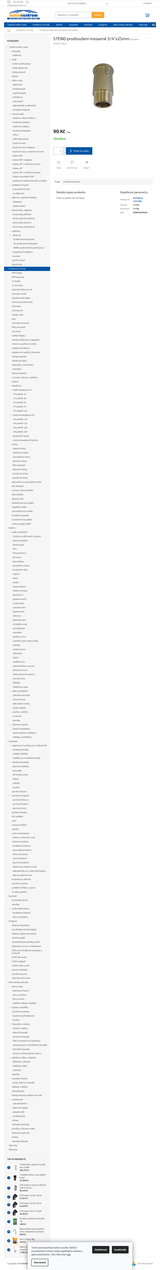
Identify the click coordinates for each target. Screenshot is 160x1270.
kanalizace (17, 385)
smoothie (17, 632)
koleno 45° (18, 168)
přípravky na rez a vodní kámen (26, 946)
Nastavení (40, 1262)
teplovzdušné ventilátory (24, 732)
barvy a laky (17, 986)
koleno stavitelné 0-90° (23, 176)
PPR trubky (17, 273)
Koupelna (13, 741)
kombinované (19, 89)
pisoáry (16, 787)
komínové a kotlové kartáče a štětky (30, 180)
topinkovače (18, 611)
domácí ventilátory (21, 728)
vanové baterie (20, 858)
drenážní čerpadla (21, 1049)
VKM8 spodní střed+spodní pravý (28, 247)
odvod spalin (18, 114)
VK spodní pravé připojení (25, 243)
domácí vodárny (20, 1028)
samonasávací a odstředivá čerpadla (30, 1045)
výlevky (16, 783)
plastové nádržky (21, 766)
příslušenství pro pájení (23, 503)
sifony (15, 444)
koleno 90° (18, 155)
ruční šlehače (19, 628)
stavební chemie (19, 1078)
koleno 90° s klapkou (22, 160)
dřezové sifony (20, 461)
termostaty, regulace (22, 210)
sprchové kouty (19, 791)
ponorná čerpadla (21, 1036)
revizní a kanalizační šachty (25, 440)
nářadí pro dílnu (20, 1066)
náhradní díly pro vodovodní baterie (29, 871)
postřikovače (19, 1116)
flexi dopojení (19, 465)
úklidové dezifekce (21, 925)
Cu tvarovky (17, 285)
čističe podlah (18, 937)
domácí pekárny (20, 540)
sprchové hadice (20, 804)
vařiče (15, 657)
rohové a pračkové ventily (24, 344)
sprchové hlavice (21, 799)
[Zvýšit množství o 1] (64, 149)
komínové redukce (21, 122)
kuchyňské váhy (20, 569)
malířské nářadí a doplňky (24, 1003)
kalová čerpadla (20, 1032)
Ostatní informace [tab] (71, 181)
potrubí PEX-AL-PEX (21, 189)
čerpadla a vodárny (21, 1024)
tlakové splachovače (22, 875)
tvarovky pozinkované (22, 302)
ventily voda (17, 314)
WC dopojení (18, 486)
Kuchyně (13, 896)
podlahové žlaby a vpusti (23, 887)
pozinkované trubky (21, 298)
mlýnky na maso (20, 590)
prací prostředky (20, 969)
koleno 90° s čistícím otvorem (26, 164)
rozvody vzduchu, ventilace (25, 377)
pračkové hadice (20, 812)
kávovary (17, 557)
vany (14, 820)
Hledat (98, 15)
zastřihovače (19, 661)
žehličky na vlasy (20, 687)
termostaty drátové (22, 222)
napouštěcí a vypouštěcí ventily (27, 482)
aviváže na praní (19, 974)
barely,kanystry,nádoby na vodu (27, 1095)
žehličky (16, 682)
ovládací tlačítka (20, 753)
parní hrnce (18, 595)
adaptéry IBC (19, 1112)
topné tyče (17, 264)
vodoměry (17, 369)
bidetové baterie (21, 841)
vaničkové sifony (20, 452)
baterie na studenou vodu (25, 866)
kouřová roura (19, 143)
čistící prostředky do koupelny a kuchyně (27, 952)
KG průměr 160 (20, 427)
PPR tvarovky (18, 277)
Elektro (12, 528)
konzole (16, 256)
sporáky (16, 720)
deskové (17, 235)
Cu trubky (16, 281)
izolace (15, 381)
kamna (15, 76)
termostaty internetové (24, 226)
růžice (15, 134)
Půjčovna (13, 1149)
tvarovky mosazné (20, 323)
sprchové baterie (21, 862)
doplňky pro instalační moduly (26, 758)
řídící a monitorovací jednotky (26, 1040)
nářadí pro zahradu (21, 1061)
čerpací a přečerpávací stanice (27, 1053)
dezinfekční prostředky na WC (26, 942)
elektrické (17, 84)
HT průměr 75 (19, 406)
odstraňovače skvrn (21, 978)
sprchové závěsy (20, 883)
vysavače (17, 716)
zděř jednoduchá (20, 139)
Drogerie (13, 921)
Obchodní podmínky (76, 3)
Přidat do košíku (81, 151)
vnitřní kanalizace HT (22, 390)
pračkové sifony (20, 477)
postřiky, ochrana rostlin (23, 1128)
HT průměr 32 (19, 394)
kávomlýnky (18, 561)
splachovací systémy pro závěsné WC (29, 745)
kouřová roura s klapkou (24, 147)
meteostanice (19, 586)
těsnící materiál (19, 373)
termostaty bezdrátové (24, 218)
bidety (16, 779)
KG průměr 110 (20, 419)
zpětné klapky (18, 335)
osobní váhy (18, 603)
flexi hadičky (17, 494)
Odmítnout (101, 1249)
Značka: (60, 43)
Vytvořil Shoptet (145, 1263)
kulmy (15, 578)
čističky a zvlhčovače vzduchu (27, 536)
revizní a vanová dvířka (22, 490)
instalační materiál (21, 109)
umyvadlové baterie (22, 850)
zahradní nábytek (20, 1141)
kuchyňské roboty (21, 565)
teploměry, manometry (23, 364)
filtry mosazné (18, 327)
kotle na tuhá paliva (22, 63)
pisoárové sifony (20, 473)
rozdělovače (19, 193)
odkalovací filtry (19, 360)
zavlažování (17, 1099)
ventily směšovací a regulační (25, 339)
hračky (15, 1137)
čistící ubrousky (19, 957)
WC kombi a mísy (20, 774)
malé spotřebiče (19, 532)
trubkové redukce (21, 126)
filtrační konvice (20, 670)
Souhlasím (120, 1249)
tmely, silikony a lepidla (23, 1082)
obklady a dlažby (20, 1086)
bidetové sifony (20, 469)
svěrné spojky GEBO (21, 524)
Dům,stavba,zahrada (18, 982)
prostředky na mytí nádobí (24, 929)
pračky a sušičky (20, 712)
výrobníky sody (20, 624)
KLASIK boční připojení (23, 239)
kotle (14, 59)
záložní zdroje (18, 260)
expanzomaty (19, 206)
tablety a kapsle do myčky (24, 933)
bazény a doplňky (20, 1007)
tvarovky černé (19, 293)
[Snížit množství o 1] (64, 153)
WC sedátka (17, 816)
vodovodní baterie (20, 833)
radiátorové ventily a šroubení (26, 352)
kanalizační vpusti (21, 436)
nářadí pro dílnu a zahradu (24, 1057)
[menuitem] (17, 24)
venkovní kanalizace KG (24, 415)
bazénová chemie (21, 1011)
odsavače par (19, 699)
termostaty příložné (22, 214)
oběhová (17, 55)
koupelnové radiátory (23, 252)
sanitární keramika (20, 762)
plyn (14, 319)
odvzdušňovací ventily (22, 511)
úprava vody (17, 498)
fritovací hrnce (19, 553)
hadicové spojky (20, 1107)
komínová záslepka (22, 130)
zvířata (15, 1120)
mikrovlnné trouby (21, 703)
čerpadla (16, 51)
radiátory (16, 231)
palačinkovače (19, 620)
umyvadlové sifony (21, 457)
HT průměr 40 (19, 398)
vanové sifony (19, 448)
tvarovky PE (17, 310)
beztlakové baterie (22, 845)
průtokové (17, 97)
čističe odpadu (19, 961)
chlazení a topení (20, 724)
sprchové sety (19, 808)
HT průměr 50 (19, 402)
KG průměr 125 (20, 423)
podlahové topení (20, 185)
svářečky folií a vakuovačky (25, 641)
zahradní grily (18, 1091)
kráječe (16, 574)
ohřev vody (17, 80)
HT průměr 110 (20, 411)
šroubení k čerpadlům (22, 519)
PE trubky (16, 306)
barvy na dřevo (20, 995)
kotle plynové (19, 72)
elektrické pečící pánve (24, 674)
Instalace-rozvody (17, 268)
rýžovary (17, 615)
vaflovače (17, 653)
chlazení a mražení (21, 695)
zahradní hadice (20, 1103)
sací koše (16, 331)
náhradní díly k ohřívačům (24, 105)
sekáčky (16, 645)
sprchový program (20, 795)
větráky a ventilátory (22, 737)
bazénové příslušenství (24, 1015)
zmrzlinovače (19, 678)
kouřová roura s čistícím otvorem (28, 151)
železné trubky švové (22, 289)
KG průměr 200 (20, 431)
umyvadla (17, 770)
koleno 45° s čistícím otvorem (26, 172)
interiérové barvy (21, 990)
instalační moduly (21, 749)
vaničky (15, 829)
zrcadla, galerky (19, 892)
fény (15, 548)
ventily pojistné (19, 356)
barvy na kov (19, 999)
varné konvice (19, 649)
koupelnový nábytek (21, 879)
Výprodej (13, 1145)
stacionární (18, 101)
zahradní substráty (20, 1124)
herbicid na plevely (21, 1133)
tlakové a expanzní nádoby (24, 197)
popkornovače (19, 599)
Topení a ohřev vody (18, 47)
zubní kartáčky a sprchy (24, 666)
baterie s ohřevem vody (24, 837)
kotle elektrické (20, 68)
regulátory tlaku (19, 507)
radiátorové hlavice (21, 348)
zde (69, 1254)
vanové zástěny (19, 825)
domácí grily (18, 544)
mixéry (16, 582)
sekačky (16, 1074)
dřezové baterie (20, 854)
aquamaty (17, 201)
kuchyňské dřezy (20, 900)
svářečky (17, 1070)
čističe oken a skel (20, 965)
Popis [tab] (57, 181)
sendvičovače (19, 607)
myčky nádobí (19, 708)
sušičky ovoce (19, 636)
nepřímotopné (19, 93)
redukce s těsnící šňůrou (24, 118)
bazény (16, 1020)
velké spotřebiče (20, 691)
